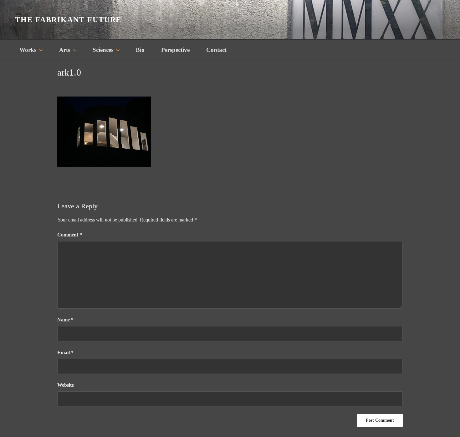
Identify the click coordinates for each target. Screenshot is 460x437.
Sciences (103, 50)
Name (65, 319)
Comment (69, 234)
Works (27, 50)
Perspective (175, 50)
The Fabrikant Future (68, 20)
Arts (64, 50)
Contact (216, 50)
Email (65, 352)
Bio (140, 50)
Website (65, 385)
